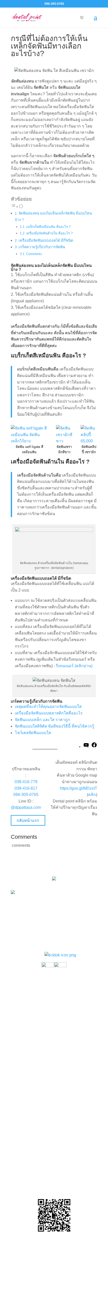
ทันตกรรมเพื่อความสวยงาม (38, 1021)
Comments (34, 254)
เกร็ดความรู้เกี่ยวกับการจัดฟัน (42, 247)
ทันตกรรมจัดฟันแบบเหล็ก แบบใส (43, 1000)
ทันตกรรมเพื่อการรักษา (34, 1011)
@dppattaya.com (26, 807)
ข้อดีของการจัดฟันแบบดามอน (40, 1092)
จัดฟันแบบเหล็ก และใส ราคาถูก (42, 719)
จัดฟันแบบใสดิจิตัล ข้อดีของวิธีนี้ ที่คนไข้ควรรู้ (54, 726)
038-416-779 (26, 782)
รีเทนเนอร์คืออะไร (30, 1061)
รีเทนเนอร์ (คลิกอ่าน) (74, 666)
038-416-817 (26, 788)
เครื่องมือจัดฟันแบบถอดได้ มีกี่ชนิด (46, 240)
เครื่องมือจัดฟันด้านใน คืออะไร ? (49, 233)
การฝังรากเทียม (27, 1032)
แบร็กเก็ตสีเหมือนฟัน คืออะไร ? (48, 227)
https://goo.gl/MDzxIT (78, 788)
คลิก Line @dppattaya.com (54, 1184)
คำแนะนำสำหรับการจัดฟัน (37, 1071)
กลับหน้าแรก (28, 820)
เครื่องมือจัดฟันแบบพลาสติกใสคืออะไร (49, 713)
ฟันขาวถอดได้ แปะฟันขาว (37, 1082)
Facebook (58, 1174)
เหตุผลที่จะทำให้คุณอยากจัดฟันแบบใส (48, 706)
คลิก (92, 794)
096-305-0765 (25, 794)
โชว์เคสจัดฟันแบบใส (33, 733)
